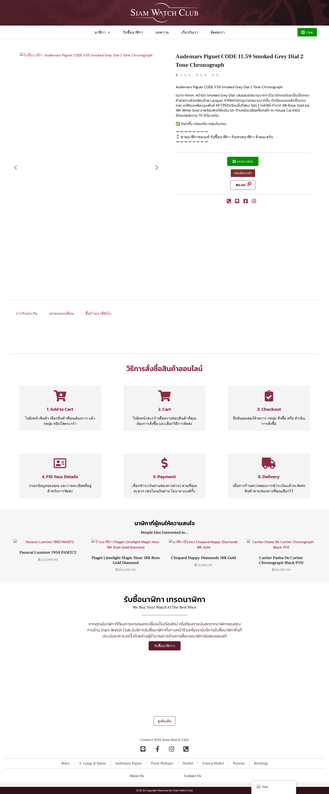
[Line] (143, 749)
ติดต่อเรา (218, 32)
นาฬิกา (100, 32)
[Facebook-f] (157, 749)
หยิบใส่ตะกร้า (243, 173)
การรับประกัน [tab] (26, 313)
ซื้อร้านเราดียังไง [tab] (98, 313)
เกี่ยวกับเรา (189, 32)
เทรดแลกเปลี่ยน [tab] (61, 313)
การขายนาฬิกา (143, 710)
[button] (15, 167)
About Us (136, 776)
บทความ (162, 32)
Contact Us (192, 776)
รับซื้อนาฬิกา (133, 32)
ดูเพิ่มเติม (165, 721)
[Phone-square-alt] (186, 749)
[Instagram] (172, 749)
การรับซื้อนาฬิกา (167, 710)
